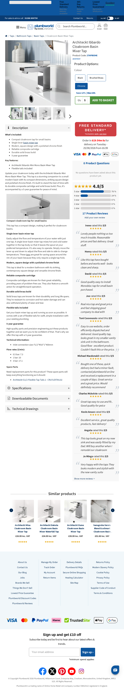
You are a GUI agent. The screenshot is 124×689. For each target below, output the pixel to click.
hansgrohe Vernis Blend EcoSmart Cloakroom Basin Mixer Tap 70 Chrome (102, 528)
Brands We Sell (22, 583)
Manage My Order (49, 562)
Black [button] (80, 78)
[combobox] (75, 26)
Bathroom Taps (24, 36)
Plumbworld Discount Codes (22, 598)
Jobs (22, 577)
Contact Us (78, 18)
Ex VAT (117, 18)
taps (28, 254)
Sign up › (87, 652)
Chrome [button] (81, 86)
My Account (49, 572)
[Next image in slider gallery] (70, 116)
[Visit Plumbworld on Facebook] (42, 671)
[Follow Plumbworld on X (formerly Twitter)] (52, 671)
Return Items (49, 577)
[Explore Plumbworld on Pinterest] (62, 671)
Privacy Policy (103, 577)
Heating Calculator (74, 577)
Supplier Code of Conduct (103, 588)
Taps (12, 36)
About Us (22, 562)
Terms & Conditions (103, 593)
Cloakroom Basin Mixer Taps (59, 36)
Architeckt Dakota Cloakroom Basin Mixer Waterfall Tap (49, 528)
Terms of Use (103, 583)
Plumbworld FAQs (74, 567)
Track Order (49, 567)
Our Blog (22, 572)
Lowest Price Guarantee (22, 593)
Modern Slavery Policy (103, 567)
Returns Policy (103, 562)
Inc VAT (103, 18)
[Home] (6, 36)
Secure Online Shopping (74, 572)
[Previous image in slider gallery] (9, 116)
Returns (90, 18)
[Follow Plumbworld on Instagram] (81, 671)
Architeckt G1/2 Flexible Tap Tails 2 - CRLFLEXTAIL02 (37, 380)
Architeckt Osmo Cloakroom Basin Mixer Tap (75, 528)
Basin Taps (39, 36)
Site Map (74, 583)
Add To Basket (103, 100)
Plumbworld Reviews (22, 603)
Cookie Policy (103, 572)
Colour (78, 70)
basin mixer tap (30, 142)
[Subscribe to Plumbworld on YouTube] (71, 671)
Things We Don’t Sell (22, 588)
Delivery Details (74, 562)
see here (102, 134)
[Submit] (59, 25)
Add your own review (95, 217)
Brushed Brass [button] (96, 78)
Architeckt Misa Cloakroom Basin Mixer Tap (22, 528)
